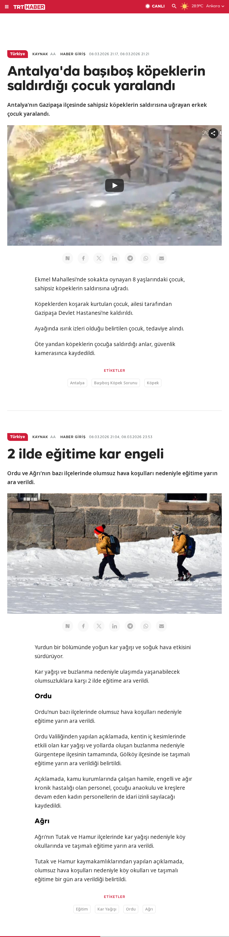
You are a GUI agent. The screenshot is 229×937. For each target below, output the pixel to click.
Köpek (153, 382)
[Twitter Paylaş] (98, 258)
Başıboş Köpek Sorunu (115, 382)
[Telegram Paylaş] (130, 258)
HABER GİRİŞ (73, 54)
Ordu (131, 909)
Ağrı (149, 909)
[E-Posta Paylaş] (161, 258)
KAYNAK (40, 54)
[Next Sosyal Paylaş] (67, 258)
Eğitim (82, 909)
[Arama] (174, 6)
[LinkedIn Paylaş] (114, 258)
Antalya (77, 382)
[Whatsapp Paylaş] (145, 258)
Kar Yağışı (106, 909)
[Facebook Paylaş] (83, 258)
